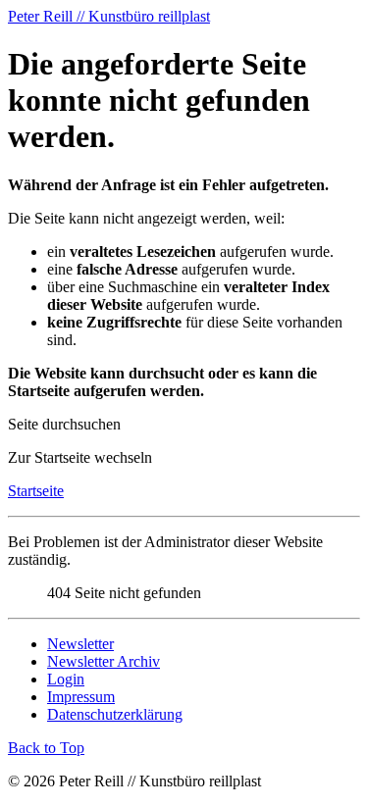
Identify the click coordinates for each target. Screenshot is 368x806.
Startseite (36, 490)
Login (65, 679)
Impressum (81, 696)
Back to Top (46, 747)
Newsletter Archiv (103, 661)
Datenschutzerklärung (115, 714)
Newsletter (80, 643)
